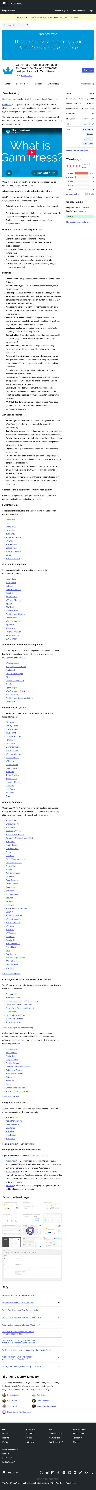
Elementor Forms (13, 747)
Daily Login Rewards (15, 1070)
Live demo (6, 99)
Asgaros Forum (12, 635)
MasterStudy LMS (14, 544)
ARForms (10, 785)
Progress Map (12, 1059)
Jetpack (9, 901)
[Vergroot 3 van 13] (58, 1204)
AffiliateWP (10, 827)
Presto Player (12, 845)
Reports (9, 1066)
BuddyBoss (11, 579)
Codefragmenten (50, 99)
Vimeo (18, 831)
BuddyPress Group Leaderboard (20, 1008)
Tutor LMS (10, 534)
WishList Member (13, 621)
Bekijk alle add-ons (10, 1096)
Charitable (10, 936)
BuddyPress (11, 582)
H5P (8, 523)
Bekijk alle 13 (89, 124)
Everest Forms (12, 750)
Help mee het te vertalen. (70, 17)
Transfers (10, 1081)
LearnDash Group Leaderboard (19, 1005)
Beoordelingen (22, 84)
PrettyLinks (11, 947)
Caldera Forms (12, 764)
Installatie (38, 84)
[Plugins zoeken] (27, 25)
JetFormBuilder (12, 757)
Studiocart (10, 670)
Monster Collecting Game (17, 1091)
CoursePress (11, 548)
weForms (10, 792)
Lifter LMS (10, 530)
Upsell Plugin (11, 687)
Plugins (29, 1438)
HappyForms (11, 768)
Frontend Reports (23, 1066)
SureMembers (12, 639)
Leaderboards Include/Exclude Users (22, 1001)
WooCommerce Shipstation (17, 691)
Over (4, 1429)
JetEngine (10, 898)
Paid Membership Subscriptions (19, 698)
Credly (56, 377)
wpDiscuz (10, 625)
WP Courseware (13, 558)
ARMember (10, 628)
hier (32, 1144)
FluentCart (10, 702)
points (85, 143)
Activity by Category (15, 1022)
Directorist (10, 1128)
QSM (8, 950)
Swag (76, 1442)
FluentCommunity (13, 632)
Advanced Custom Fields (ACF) (19, 838)
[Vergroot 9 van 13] (58, 1228)
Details (8, 84)
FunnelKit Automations (15, 859)
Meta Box (10, 841)
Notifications (11, 1052)
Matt (5, 1454)
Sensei (8, 555)
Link (16, 994)
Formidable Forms (13, 736)
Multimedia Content (14, 1019)
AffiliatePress (11, 961)
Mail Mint (10, 968)
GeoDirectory (11, 954)
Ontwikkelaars (55, 1438)
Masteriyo (10, 1131)
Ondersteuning (87, 84)
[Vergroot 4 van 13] (18, 1216)
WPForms (10, 771)
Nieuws (5, 1433)
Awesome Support (14, 862)
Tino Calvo (12, 1406)
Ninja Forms (11, 733)
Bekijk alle (89, 194)
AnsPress (10, 855)
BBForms (10, 722)
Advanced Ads (12, 848)
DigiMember (11, 607)
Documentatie (36, 99)
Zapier (8, 1084)
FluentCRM (10, 887)
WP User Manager (14, 600)
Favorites (10, 876)
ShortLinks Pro (12, 824)
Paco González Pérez (46, 1406)
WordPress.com (10, 1449)
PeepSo (9, 593)
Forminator (10, 740)
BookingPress (12, 964)
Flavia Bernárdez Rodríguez (19, 1412)
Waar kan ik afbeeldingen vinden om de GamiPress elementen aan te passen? (19, 1341)
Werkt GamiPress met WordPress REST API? (21, 1317)
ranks (91, 143)
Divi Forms (10, 743)
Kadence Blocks (13, 782)
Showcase (30, 1429)
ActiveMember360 (14, 1121)
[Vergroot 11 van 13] (38, 1240)
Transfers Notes (13, 997)
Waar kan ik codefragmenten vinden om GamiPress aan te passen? (18, 1333)
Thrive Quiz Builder (14, 915)
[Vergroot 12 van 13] (58, 1240)
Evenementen (78, 1433)
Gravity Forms (12, 726)
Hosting (5, 1438)
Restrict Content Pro (15, 680)
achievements (88, 129)
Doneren (77, 1438)
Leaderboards (12, 1049)
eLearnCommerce (13, 551)
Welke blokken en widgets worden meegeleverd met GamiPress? (17, 1358)
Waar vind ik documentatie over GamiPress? (21, 1325)
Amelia (8, 852)
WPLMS (9, 541)
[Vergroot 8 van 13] (38, 1228)
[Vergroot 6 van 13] (58, 1216)
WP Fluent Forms (13, 754)
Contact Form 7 (12, 729)
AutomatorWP (12, 820)
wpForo (9, 603)
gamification (88, 139)
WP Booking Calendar (15, 957)
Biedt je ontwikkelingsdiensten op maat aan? (21, 1366)
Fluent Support (12, 884)
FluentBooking (12, 880)
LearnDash (10, 520)
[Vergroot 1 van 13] (18, 1204)
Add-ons (17, 99)
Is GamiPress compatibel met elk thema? (19, 1295)
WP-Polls (10, 929)
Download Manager (14, 673)
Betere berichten (13, 943)
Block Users (11, 1012)
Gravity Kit (10, 940)
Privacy (5, 1442)
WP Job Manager (13, 919)
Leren (51, 1429)
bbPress (9, 586)
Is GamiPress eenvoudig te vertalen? (18, 1303)
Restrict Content (13, 1063)
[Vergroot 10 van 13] (18, 1240)
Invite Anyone (12, 894)
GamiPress (6, 104)
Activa (25, 99)
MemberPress (12, 610)
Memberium (11, 1135)
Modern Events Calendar (16, 908)
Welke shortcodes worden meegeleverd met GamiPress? (26, 1350)
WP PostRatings (13, 922)
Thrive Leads (11, 778)
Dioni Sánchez (43, 1401)
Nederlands (13, 1472)
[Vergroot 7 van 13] (18, 1228)
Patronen (30, 1442)
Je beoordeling (72, 194)
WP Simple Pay (12, 694)
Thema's (29, 1433)
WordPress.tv (56, 1442)
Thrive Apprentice (13, 537)
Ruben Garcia (26, 75)
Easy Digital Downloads (16, 666)
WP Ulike (10, 926)
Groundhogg (11, 891)
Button (9, 994)
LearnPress (10, 527)
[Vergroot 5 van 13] (38, 1216)
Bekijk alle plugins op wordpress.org (17, 1028)
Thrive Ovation (12, 775)
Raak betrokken (80, 1429)
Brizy (8, 796)
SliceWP (9, 912)
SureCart (9, 684)
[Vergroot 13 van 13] (58, 1252)
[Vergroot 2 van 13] (38, 1204)
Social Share (11, 1056)
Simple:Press (11, 596)
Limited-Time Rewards (15, 1088)
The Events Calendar (15, 834)
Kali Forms (10, 789)
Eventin (9, 869)
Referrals (9, 1077)
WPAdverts (11, 933)
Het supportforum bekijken (77, 222)
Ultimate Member (13, 589)
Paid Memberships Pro (15, 614)
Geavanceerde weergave (77, 150)
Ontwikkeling (53, 84)
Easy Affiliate (11, 866)
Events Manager (13, 873)
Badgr (47, 377)
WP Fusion (10, 1138)
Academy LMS (12, 1117)
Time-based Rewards (15, 1073)
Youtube (9, 831)
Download (88, 70)
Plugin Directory (8, 11)
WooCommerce (12, 663)
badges (90, 134)
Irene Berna (12, 1401)
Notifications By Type (15, 1015)
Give (8, 677)
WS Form (10, 761)
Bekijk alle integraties (11, 973)
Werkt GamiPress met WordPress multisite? (20, 1310)
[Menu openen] (92, 3)
